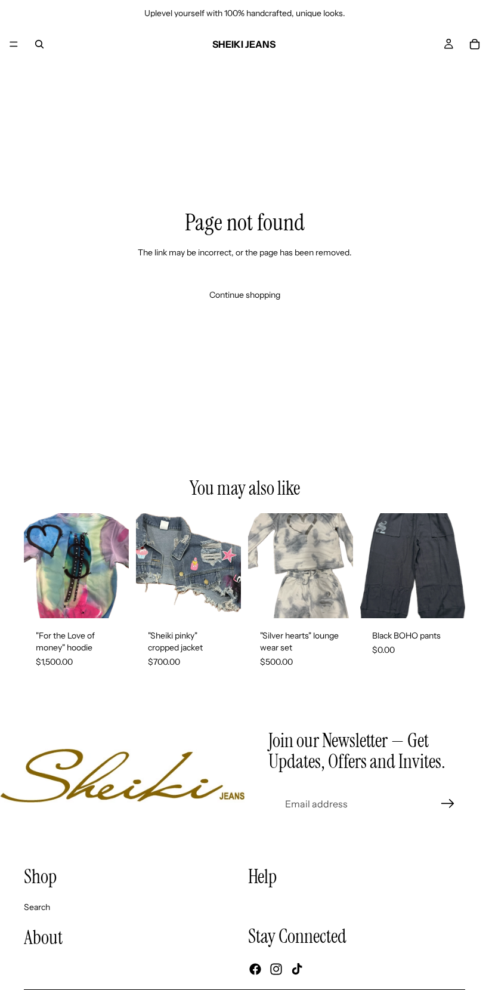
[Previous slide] (149, 566)
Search (37, 907)
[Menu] (13, 44)
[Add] (110, 600)
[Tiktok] (297, 969)
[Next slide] (228, 566)
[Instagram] (276, 969)
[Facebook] (255, 969)
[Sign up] (448, 804)
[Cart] (475, 44)
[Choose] (222, 600)
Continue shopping (244, 294)
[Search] (39, 44)
